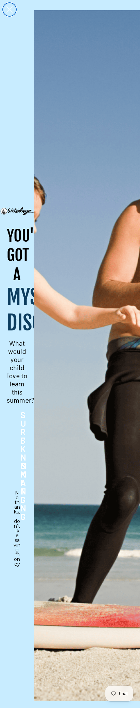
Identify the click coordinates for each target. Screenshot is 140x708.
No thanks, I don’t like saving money (17, 497)
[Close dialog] (9, 9)
